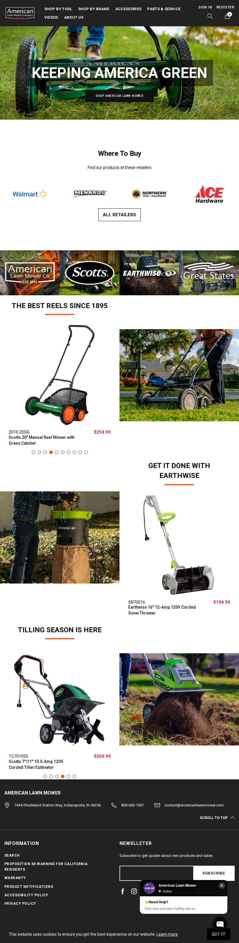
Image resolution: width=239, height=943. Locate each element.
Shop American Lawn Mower (119, 95)
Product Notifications (28, 887)
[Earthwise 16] (179, 545)
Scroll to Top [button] (214, 817)
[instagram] (134, 891)
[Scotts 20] (60, 375)
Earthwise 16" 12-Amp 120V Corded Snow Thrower (162, 610)
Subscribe (213, 873)
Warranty (15, 878)
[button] (30, 193)
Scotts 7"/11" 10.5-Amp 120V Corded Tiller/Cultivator (36, 764)
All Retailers (119, 214)
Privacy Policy (20, 904)
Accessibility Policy (26, 895)
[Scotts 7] (60, 699)
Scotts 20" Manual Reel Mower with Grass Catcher (42, 440)
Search (12, 855)
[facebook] (123, 891)
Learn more (167, 934)
